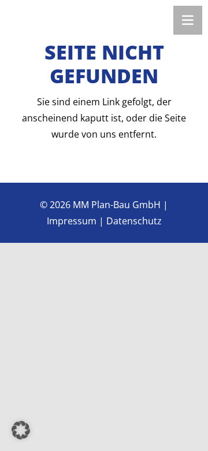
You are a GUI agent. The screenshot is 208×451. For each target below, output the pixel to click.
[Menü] (187, 20)
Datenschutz (134, 221)
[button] (21, 430)
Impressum (71, 221)
